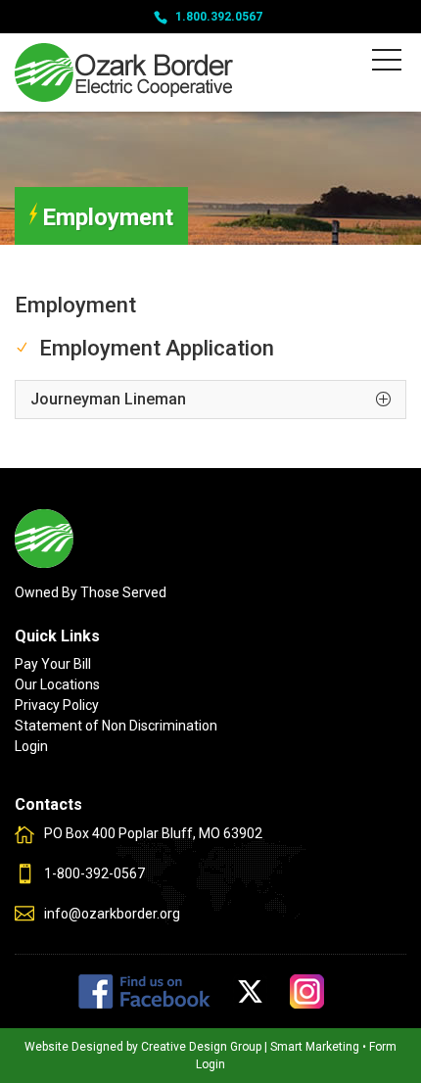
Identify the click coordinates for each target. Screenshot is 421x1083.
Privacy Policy (57, 705)
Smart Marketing (314, 1047)
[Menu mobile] (386, 63)
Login (31, 746)
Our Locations (57, 684)
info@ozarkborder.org (112, 913)
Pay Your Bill (53, 664)
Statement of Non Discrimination (116, 725)
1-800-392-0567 (94, 873)
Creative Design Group (201, 1047)
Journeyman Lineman (108, 399)
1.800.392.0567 (218, 17)
